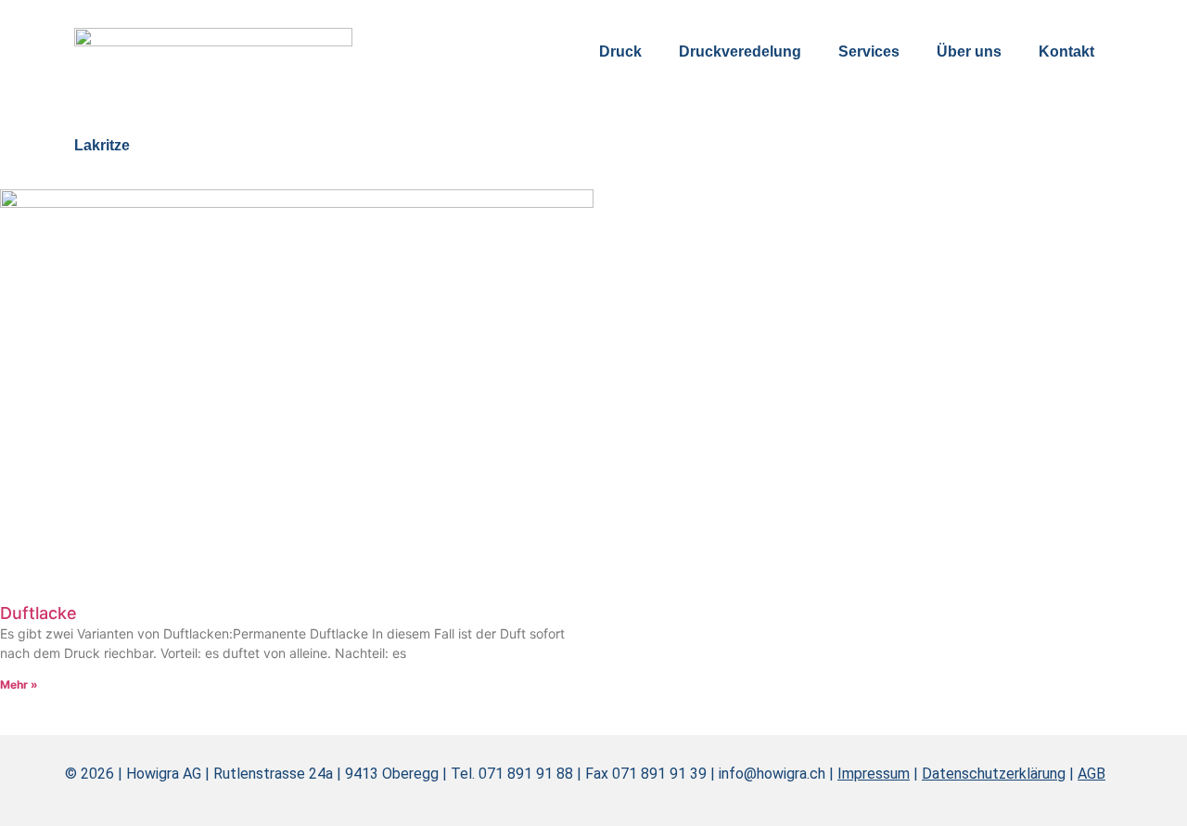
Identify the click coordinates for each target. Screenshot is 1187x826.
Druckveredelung (740, 51)
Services (869, 51)
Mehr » (19, 684)
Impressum (873, 773)
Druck (620, 51)
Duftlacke (38, 613)
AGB (1091, 773)
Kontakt (1066, 51)
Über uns (969, 51)
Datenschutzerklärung (994, 773)
